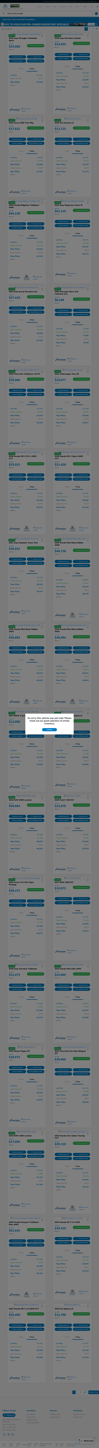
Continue (49, 730)
